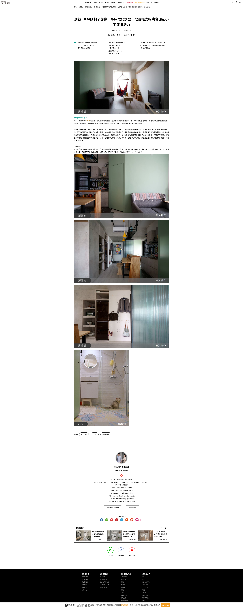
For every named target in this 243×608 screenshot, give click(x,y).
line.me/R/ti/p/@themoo (125, 498)
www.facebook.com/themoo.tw (123, 496)
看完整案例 (132, 507)
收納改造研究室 (105, 585)
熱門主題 (123, 598)
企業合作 (84, 587)
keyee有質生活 (104, 582)
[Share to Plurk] (126, 519)
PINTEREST (146, 595)
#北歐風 (84, 434)
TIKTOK (144, 590)
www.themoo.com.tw (124, 487)
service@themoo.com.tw (124, 490)
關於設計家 (85, 574)
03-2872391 (135, 482)
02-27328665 (103, 482)
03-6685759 (146, 482)
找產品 (107, 2)
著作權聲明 (85, 579)
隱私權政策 (124, 605)
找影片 (113, 2)
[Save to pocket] (111, 519)
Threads (145, 585)
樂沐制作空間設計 (91, 42)
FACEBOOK (145, 577)
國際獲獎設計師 (139, 2)
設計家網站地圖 (126, 574)
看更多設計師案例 (113, 507)
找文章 (101, 2)
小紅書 (144, 593)
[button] (161, 528)
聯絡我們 (84, 585)
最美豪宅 (157, 2)
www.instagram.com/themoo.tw (123, 501)
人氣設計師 (129, 2)
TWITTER (145, 598)
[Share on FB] (101, 519)
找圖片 (95, 2)
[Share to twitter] (121, 519)
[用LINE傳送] (106, 519)
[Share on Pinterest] (116, 519)
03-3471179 (125, 482)
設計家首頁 (124, 577)
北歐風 (88, 121)
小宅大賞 (149, 2)
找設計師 (88, 2)
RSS (143, 601)
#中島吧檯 (105, 434)
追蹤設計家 (146, 574)
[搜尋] (240, 2)
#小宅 (95, 434)
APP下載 (102, 577)
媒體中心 (84, 590)
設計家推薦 (104, 574)
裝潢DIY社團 (104, 587)
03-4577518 (114, 482)
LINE (143, 579)
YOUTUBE (145, 587)
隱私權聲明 (85, 582)
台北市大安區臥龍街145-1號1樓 (121, 479)
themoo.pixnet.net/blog (124, 493)
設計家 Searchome (5, 3)
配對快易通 (103, 579)
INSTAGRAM (146, 582)
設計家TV (121, 2)
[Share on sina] (131, 519)
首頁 (75, 7)
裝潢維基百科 (125, 601)
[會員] (236, 2)
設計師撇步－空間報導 (92, 7)
